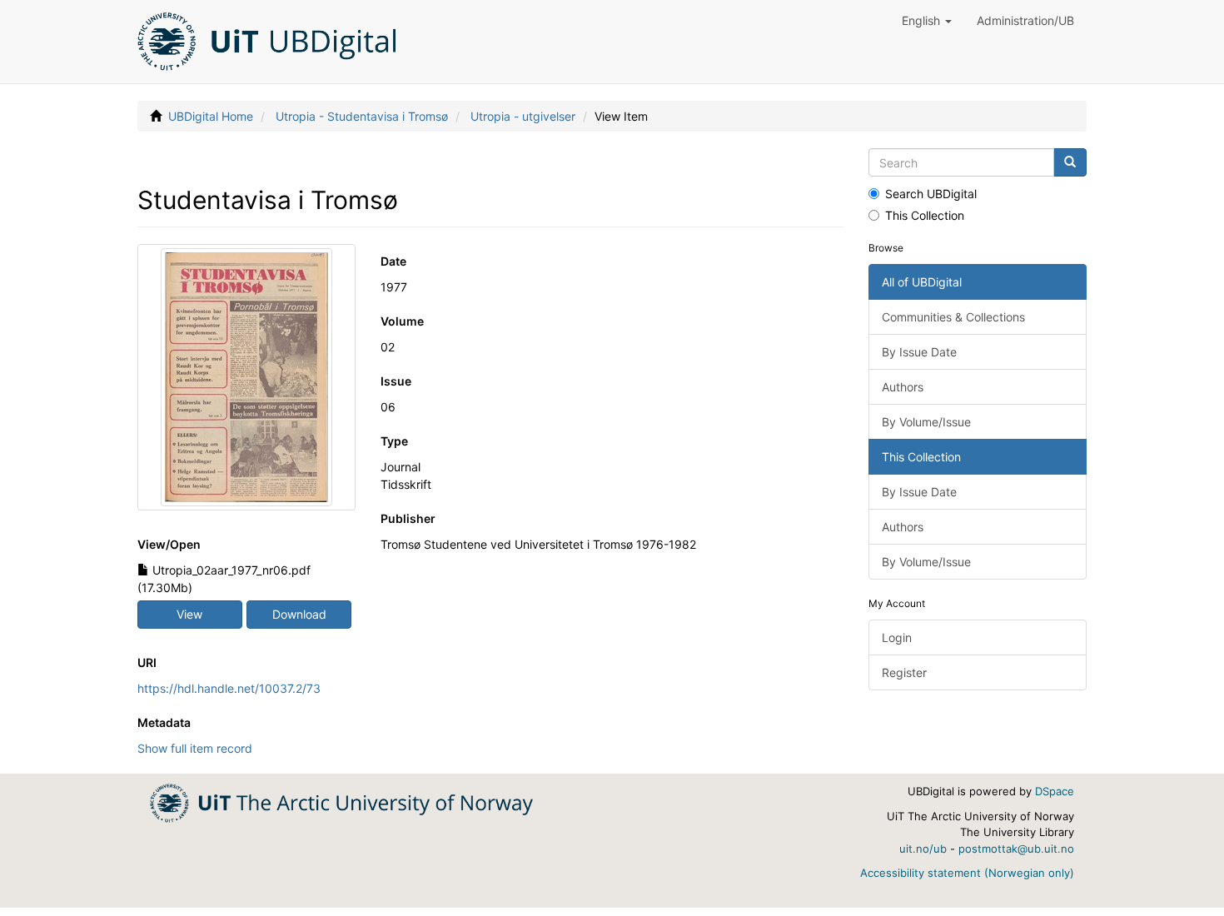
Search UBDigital (931, 194)
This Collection (924, 215)
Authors (902, 387)
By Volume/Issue (926, 422)
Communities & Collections (953, 317)
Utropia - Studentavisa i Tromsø (362, 116)
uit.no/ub (923, 848)
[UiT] (341, 801)
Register (904, 672)
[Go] (1070, 162)
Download (299, 614)
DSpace (1054, 791)
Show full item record (194, 748)
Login (897, 637)
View (189, 614)
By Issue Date (919, 352)
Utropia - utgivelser (522, 116)
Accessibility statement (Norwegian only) (967, 872)
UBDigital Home (210, 116)
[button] (926, 21)
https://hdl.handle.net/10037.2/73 (229, 688)
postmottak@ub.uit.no (1016, 848)
